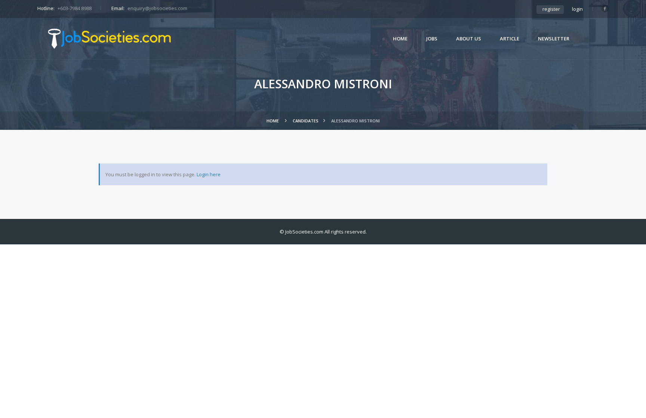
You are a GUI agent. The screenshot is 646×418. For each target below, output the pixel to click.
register (551, 9)
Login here (209, 174)
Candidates (306, 120)
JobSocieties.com (304, 231)
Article (509, 38)
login (577, 9)
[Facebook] (605, 8)
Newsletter (553, 38)
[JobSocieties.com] (109, 38)
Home (400, 38)
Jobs (431, 38)
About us (468, 38)
